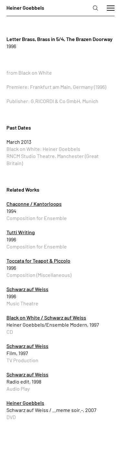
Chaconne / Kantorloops (34, 204)
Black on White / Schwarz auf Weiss (46, 317)
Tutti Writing (20, 232)
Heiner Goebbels (25, 403)
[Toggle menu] (111, 8)
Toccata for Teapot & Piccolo (38, 261)
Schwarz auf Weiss (27, 289)
